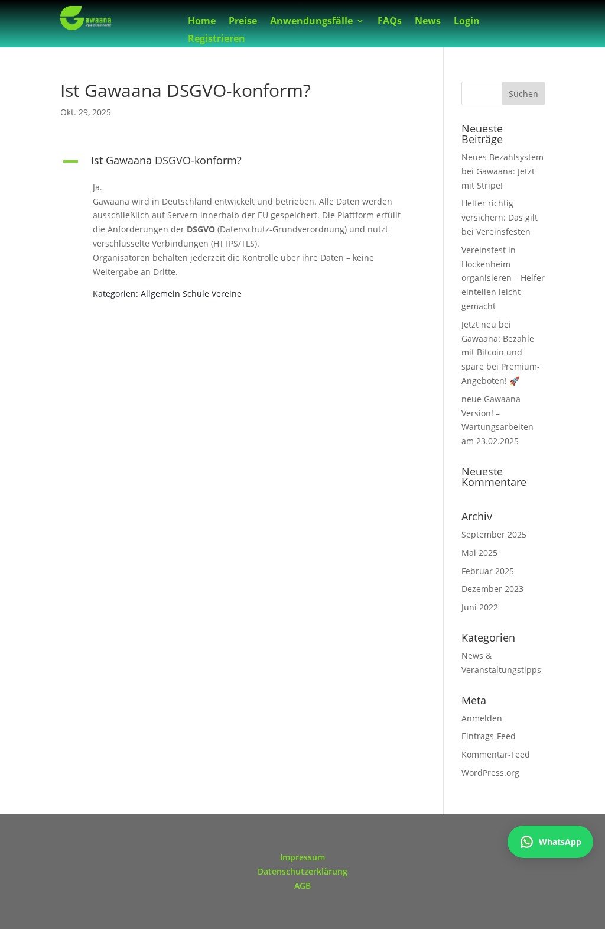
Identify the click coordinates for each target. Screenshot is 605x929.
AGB (302, 885)
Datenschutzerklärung (302, 871)
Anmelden (481, 718)
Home (202, 22)
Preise (243, 22)
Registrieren (216, 39)
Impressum (302, 857)
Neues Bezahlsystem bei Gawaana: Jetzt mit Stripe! (502, 171)
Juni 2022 (479, 607)
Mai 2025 (479, 552)
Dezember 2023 (492, 588)
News (428, 22)
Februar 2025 (487, 571)
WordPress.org (490, 772)
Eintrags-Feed (488, 736)
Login (467, 22)
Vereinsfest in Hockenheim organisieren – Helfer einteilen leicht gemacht (503, 278)
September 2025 (493, 534)
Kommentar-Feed (495, 754)
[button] (238, 163)
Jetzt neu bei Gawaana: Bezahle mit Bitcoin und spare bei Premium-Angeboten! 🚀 (500, 352)
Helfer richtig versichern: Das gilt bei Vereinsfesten (499, 217)
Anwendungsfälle (311, 22)
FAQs (390, 22)
